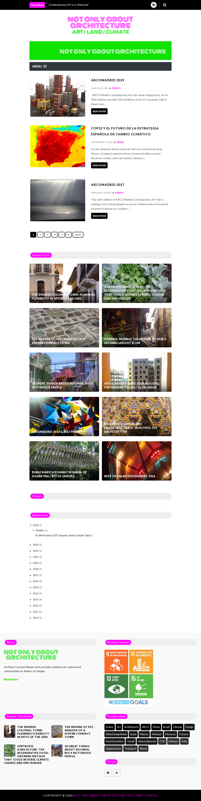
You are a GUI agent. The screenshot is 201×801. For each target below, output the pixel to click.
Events (116, 88)
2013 (36, 599)
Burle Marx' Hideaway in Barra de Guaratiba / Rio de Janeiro (59, 474)
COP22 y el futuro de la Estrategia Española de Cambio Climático (125, 131)
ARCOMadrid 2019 (107, 80)
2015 (36, 587)
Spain (120, 142)
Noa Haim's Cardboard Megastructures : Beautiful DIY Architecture (130, 427)
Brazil (166, 727)
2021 (36, 557)
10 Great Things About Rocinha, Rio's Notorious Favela (62, 385)
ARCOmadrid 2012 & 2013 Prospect (59, 431)
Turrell (130, 741)
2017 (36, 575)
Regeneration (113, 748)
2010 (36, 618)
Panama (183, 734)
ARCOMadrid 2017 (107, 184)
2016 (36, 581)
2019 (36, 569)
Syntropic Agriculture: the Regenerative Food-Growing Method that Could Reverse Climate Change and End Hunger (135, 292)
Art (119, 727)
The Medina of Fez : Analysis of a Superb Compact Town (58, 341)
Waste (143, 748)
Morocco (170, 734)
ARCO (145, 727)
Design (189, 727)
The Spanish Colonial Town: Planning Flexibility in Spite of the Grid (63, 296)
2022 (36, 551)
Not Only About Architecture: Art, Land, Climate (116, 795)
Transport (130, 748)
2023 (36, 544)
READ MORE (99, 111)
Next (78, 234)
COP (162, 741)
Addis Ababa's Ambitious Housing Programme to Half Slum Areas (131, 385)
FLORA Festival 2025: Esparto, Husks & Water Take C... (64, 535)
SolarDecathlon (114, 741)
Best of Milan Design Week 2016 (129, 476)
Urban (156, 727)
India (184, 741)
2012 (36, 605)
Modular (157, 734)
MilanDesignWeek (116, 734)
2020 (36, 563)
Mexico (144, 734)
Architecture (131, 727)
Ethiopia (173, 741)
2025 (36, 525)
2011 (36, 611)
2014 (36, 593)
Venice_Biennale (147, 741)
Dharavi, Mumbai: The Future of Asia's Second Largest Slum (135, 341)
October (40, 530)
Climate (177, 727)
